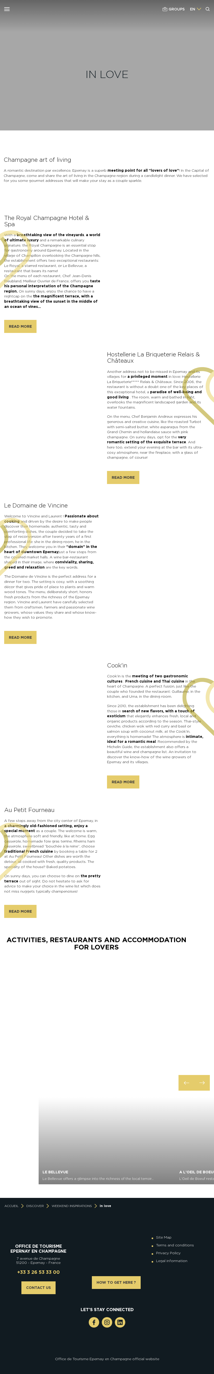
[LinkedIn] (120, 1322)
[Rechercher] (208, 9)
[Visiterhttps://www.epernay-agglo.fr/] (111, 1352)
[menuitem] (192, 9)
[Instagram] (107, 1322)
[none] (195, 9)
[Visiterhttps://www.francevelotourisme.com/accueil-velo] (111, 1348)
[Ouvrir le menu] (7, 9)
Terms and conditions (175, 1245)
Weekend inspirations (72, 1206)
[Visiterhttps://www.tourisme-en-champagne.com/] (108, 1352)
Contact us (38, 1288)
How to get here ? (116, 1282)
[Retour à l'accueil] (38, 1231)
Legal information (171, 1261)
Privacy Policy (168, 1253)
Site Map (163, 1237)
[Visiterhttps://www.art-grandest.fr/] (105, 1352)
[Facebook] (94, 1322)
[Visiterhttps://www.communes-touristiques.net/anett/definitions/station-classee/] (108, 1348)
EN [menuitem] (192, 9)
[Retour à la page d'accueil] (35, 9)
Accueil (11, 1206)
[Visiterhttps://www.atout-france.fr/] (103, 1352)
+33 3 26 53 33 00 (38, 1272)
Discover (175, 1184)
